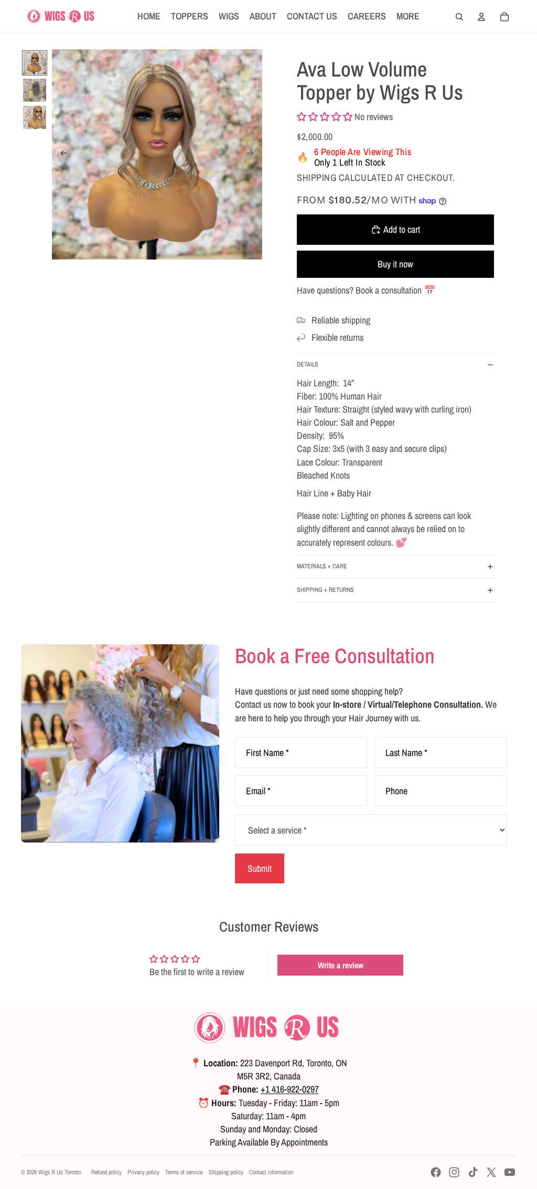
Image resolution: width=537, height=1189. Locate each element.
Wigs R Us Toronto (59, 1172)
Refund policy (106, 1172)
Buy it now (395, 264)
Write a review (340, 965)
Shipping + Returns (325, 590)
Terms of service (183, 1172)
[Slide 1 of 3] (34, 62)
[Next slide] (253, 154)
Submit (260, 868)
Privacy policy (143, 1172)
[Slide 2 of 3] (34, 90)
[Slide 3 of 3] (34, 117)
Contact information (271, 1172)
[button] (324, 116)
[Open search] (459, 16)
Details (307, 364)
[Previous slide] (60, 154)
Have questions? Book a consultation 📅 (366, 290)
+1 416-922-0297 (290, 1089)
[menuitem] (408, 16)
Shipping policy (226, 1172)
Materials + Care (322, 566)
